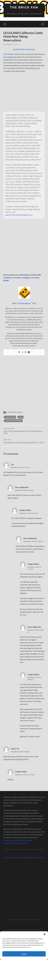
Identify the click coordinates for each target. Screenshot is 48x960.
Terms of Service (10, 857)
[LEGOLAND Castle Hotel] (24, 49)
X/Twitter (17, 277)
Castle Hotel (10, 417)
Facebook (7, 277)
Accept (24, 954)
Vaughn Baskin (25, 510)
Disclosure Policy (37, 857)
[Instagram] (26, 352)
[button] (44, 934)
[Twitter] (22, 352)
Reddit (6, 280)
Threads (35, 277)
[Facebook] (19, 352)
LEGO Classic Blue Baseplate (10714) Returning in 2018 (22, 431)
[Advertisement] (24, 247)
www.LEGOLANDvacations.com (19, 215)
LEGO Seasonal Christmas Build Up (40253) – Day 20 (23, 441)
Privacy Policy (23, 857)
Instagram (26, 277)
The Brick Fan (24, 7)
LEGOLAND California (12, 54)
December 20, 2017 (11, 44)
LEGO (21, 417)
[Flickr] (29, 352)
